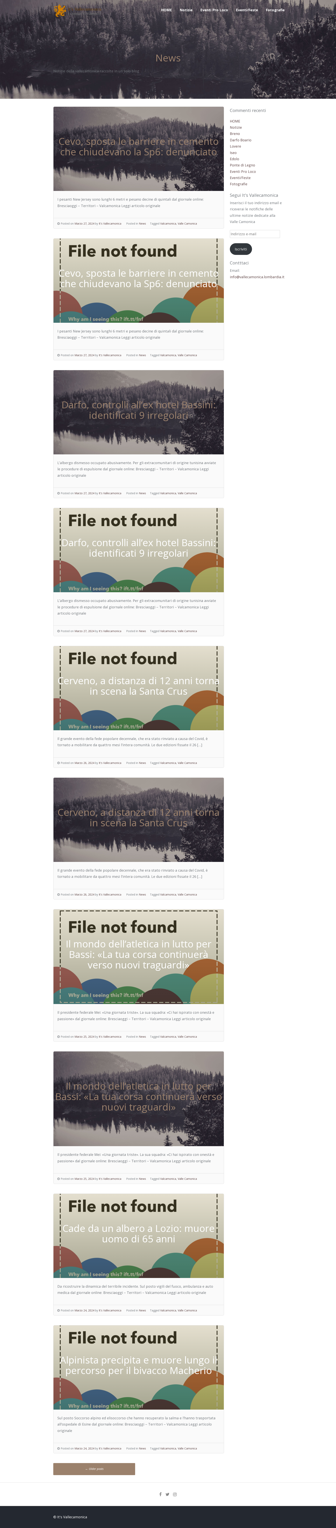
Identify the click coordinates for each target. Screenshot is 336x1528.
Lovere (235, 146)
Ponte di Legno (242, 165)
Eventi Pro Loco (214, 10)
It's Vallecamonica (110, 223)
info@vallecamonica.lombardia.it (257, 277)
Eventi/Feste (247, 10)
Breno (235, 133)
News (142, 223)
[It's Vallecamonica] (77, 15)
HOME (166, 10)
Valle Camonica (187, 223)
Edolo (234, 159)
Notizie (186, 10)
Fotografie (275, 10)
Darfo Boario (240, 140)
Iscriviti (241, 249)
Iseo (233, 152)
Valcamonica (168, 223)
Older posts (94, 1469)
